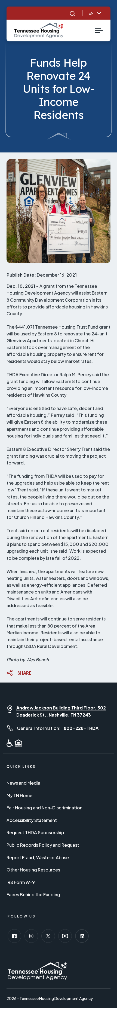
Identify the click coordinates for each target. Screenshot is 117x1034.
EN (91, 13)
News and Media (23, 783)
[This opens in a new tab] (14, 936)
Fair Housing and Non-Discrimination (44, 807)
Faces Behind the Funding (33, 894)
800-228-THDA (81, 728)
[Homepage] (38, 30)
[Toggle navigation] (99, 30)
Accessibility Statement (32, 820)
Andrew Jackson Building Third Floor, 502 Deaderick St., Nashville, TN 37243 (61, 711)
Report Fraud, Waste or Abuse (38, 857)
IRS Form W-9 (21, 882)
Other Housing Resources (33, 870)
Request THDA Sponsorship (35, 832)
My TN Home (19, 795)
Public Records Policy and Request (43, 845)
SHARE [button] (24, 673)
